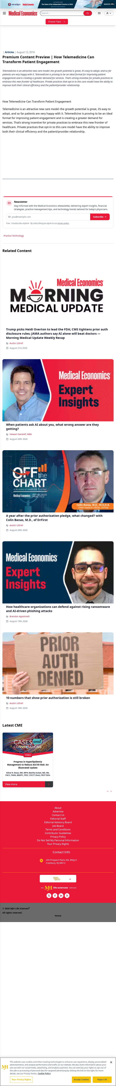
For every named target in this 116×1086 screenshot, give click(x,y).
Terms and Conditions (58, 829)
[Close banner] (112, 4)
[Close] (111, 1062)
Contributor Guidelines (58, 833)
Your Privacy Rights (58, 844)
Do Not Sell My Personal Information (58, 840)
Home (58, 915)
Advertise (58, 811)
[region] (58, 1071)
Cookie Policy (44, 1073)
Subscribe (98, 216)
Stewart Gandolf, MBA (21, 434)
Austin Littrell (16, 343)
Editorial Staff (58, 818)
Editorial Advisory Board (58, 822)
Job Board (58, 826)
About (58, 808)
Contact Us (58, 815)
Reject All (102, 1079)
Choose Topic (54, 21)
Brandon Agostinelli (20, 616)
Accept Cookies (81, 1079)
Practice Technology (14, 235)
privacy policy (63, 223)
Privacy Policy (58, 836)
